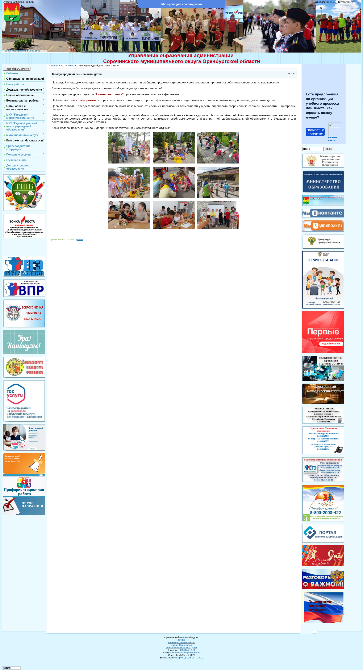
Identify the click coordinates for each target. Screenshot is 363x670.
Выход (30, 50)
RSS (358, 2)
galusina (79, 240)
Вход (37, 50)
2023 (63, 65)
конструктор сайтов (183, 657)
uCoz (200, 657)
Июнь (71, 65)
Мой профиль (19, 50)
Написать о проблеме (315, 132)
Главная (7, 50)
